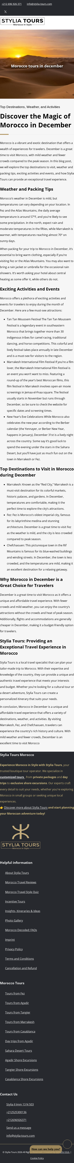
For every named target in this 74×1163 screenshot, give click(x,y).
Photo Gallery (14, 920)
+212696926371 (16, 1120)
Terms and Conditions (19, 959)
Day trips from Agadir (19, 1041)
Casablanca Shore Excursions (24, 1079)
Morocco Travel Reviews (20, 882)
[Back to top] (67, 1144)
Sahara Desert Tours (18, 1051)
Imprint (10, 940)
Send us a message (18, 1128)
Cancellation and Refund (21, 968)
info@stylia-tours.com (39, 4)
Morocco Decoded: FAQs (21, 930)
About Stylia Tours (17, 873)
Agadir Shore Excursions (21, 1060)
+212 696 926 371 (12, 4)
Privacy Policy (14, 949)
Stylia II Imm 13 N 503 (20, 1104)
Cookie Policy (37, 1158)
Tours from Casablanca (20, 1031)
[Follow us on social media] (5, 12)
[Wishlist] (29, 11)
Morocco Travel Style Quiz (22, 892)
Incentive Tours (15, 901)
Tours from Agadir (17, 1003)
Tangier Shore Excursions (21, 1070)
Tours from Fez (15, 993)
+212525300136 (16, 1112)
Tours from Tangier (17, 1012)
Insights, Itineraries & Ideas (22, 911)
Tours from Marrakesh (19, 1022)
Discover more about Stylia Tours (25, 807)
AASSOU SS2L (63, 1152)
